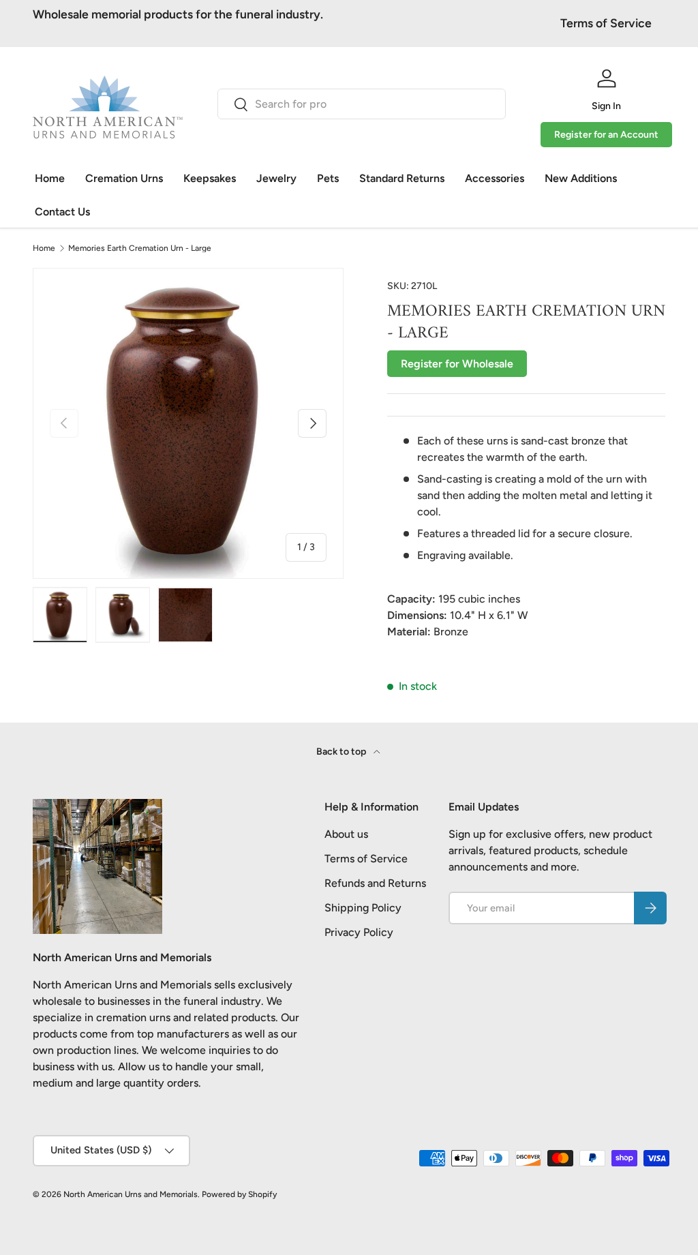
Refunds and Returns (375, 883)
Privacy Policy (358, 932)
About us (346, 834)
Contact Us (62, 211)
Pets (328, 178)
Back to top (342, 751)
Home (50, 178)
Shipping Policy (362, 907)
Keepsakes (209, 178)
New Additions (581, 178)
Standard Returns (401, 178)
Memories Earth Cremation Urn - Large (139, 248)
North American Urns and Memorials (130, 1194)
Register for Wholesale (457, 363)
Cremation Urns (124, 178)
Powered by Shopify (239, 1194)
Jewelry (276, 178)
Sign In (606, 106)
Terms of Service (606, 23)
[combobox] (361, 104)
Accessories (494, 178)
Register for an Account (606, 134)
